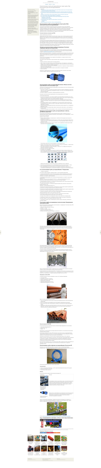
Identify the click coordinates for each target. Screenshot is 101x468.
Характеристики (44, 20)
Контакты (43, 458)
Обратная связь (58, 458)
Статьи (53, 4)
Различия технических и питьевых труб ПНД (48, 10)
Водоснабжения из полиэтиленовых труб (48, 429)
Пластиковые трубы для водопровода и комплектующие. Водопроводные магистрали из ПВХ (55, 16)
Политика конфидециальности (45, 459)
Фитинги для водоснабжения (65, 429)
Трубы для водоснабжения (49, 428)
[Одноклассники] (56, 432)
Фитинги (43, 21)
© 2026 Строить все (30, 458)
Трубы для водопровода (65, 428)
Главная (46, 4)
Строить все (50, 1)
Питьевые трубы (54, 428)
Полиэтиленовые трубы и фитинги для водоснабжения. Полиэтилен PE (51, 19)
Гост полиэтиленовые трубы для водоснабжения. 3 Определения (50, 15)
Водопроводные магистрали (59, 429)
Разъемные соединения (70, 428)
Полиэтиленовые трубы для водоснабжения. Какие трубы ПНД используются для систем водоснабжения (56, 9)
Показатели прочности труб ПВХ (46, 18)
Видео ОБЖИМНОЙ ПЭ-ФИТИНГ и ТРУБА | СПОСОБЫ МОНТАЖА (51, 22)
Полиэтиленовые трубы (44, 428)
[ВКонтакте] (43, 432)
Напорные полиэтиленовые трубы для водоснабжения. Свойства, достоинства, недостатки (54, 14)
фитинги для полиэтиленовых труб (49, 51)
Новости (50, 4)
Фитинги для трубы (42, 429)
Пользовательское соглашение (48, 458)
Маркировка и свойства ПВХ (46, 17)
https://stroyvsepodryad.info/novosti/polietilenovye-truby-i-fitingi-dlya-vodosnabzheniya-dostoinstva (56, 416)
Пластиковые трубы (54, 429)
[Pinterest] (50, 432)
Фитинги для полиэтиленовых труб (59, 428)
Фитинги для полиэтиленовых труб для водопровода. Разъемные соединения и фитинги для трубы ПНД (56, 11)
